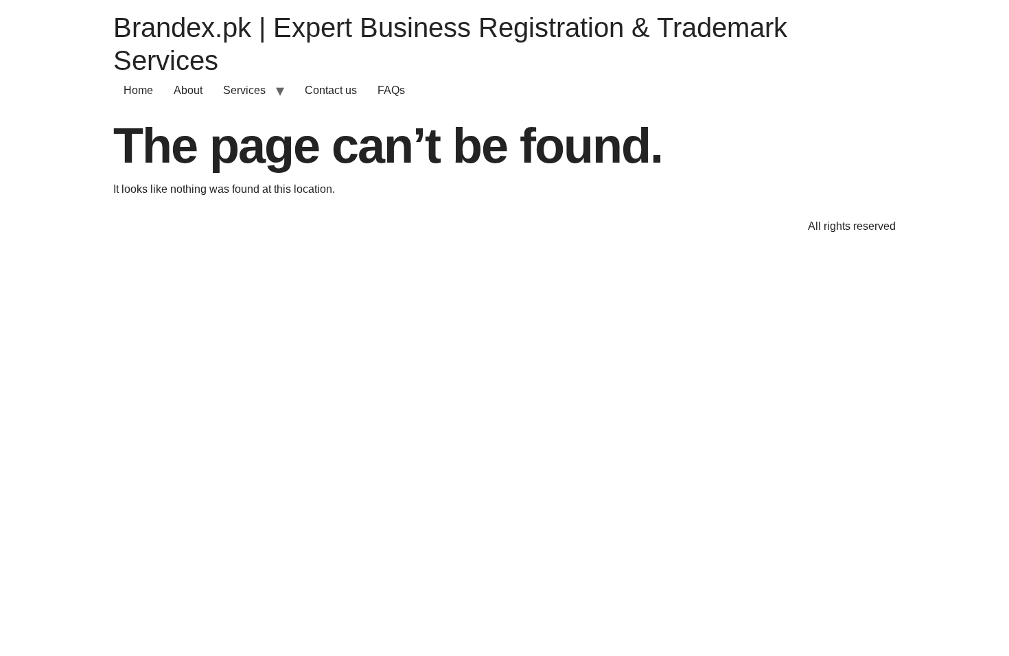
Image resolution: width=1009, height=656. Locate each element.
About (188, 90)
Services (244, 90)
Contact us (331, 90)
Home (138, 90)
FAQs (391, 90)
